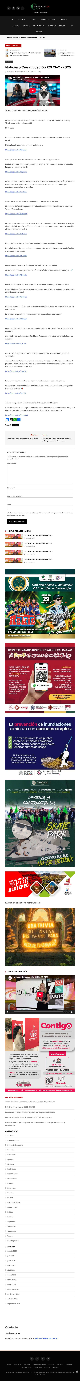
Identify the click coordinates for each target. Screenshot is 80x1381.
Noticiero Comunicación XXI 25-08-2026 (38, 559)
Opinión (62, 26)
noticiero (15, 425)
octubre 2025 (12, 1299)
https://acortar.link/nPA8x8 (16, 234)
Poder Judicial (12, 1207)
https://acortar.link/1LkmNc (16, 275)
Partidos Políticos (48, 20)
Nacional (26, 26)
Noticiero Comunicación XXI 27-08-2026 (38, 543)
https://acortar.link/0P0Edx (16, 150)
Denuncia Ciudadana (15, 1145)
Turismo (38, 32)
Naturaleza (11, 1188)
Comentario (12, 463)
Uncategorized (12, 1241)
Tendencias (11, 1231)
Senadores (11, 1226)
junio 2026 (11, 1260)
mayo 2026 (11, 1265)
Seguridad (22, 20)
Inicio (13, 20)
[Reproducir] (8, 1012)
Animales (16, 26)
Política (32, 20)
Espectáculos (12, 1174)
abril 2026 (11, 1270)
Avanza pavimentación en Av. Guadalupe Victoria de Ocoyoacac (28, 1117)
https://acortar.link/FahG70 (16, 371)
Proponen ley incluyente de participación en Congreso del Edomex (30, 1112)
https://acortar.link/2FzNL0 (16, 256)
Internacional (39, 26)
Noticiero (52, 26)
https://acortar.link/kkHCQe (16, 192)
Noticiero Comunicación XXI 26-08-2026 (38, 551)
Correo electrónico (14, 496)
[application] (40, 994)
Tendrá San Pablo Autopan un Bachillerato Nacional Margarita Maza (30, 1102)
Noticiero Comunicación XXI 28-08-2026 (38, 535)
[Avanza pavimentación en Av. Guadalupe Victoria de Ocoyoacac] (8, 53)
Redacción (10, 71)
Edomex (62, 20)
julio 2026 (11, 1256)
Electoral (10, 1164)
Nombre (11, 488)
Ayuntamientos (13, 1140)
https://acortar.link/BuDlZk (15, 393)
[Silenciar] (69, 1012)
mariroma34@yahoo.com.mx (46, 1338)
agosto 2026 (12, 1251)
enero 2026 (11, 1284)
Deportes (11, 1150)
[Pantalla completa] (72, 1012)
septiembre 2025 (13, 1304)
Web (9, 504)
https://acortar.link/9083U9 (16, 319)
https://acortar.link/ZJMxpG (16, 297)
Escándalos (11, 1169)
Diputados (11, 1155)
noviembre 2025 (13, 1294)
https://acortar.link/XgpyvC (16, 172)
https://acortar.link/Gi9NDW (16, 214)
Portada (10, 1217)
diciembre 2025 (13, 1289)
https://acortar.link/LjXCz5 (15, 343)
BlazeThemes (40, 1374)
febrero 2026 (12, 1280)
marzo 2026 (11, 1275)
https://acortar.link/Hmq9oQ (16, 415)
